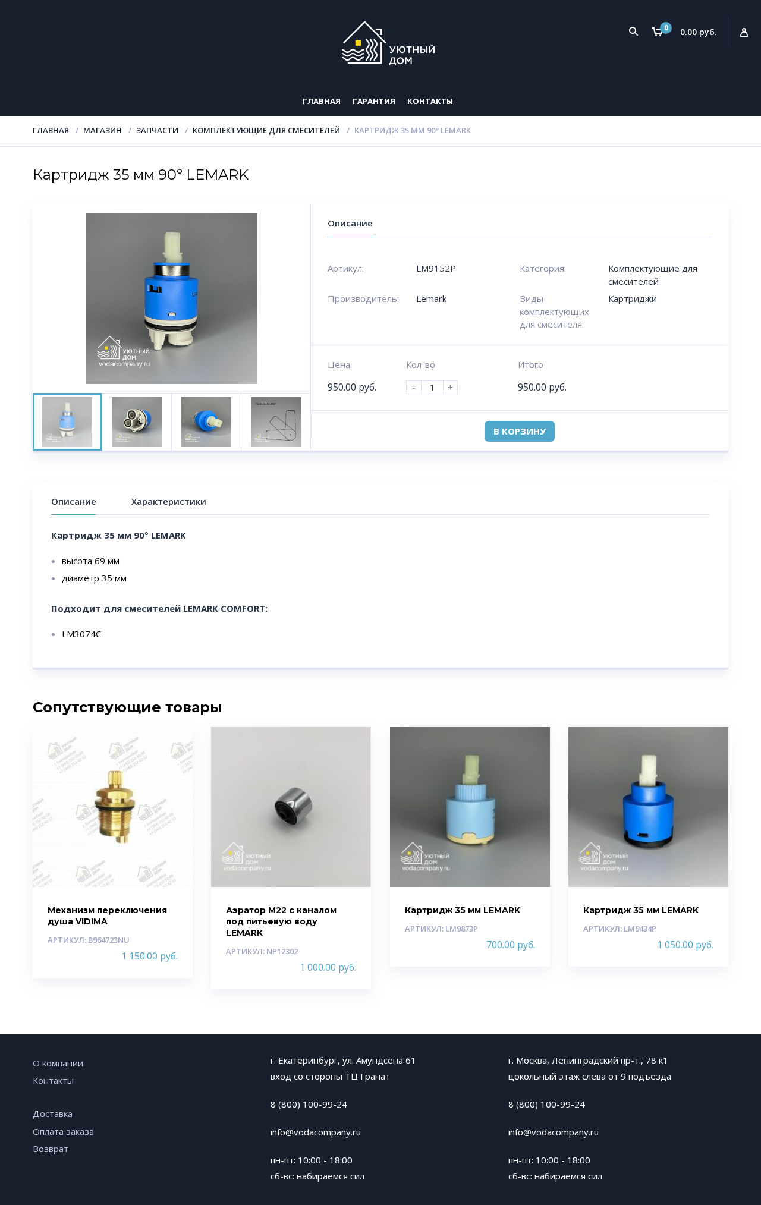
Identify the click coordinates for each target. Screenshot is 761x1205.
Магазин (102, 130)
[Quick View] (170, 746)
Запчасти (157, 130)
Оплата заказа (63, 1131)
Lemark (431, 298)
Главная (322, 101)
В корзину (519, 431)
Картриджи (632, 298)
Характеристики (168, 501)
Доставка (53, 1113)
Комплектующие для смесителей (266, 130)
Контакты (430, 101)
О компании (58, 1063)
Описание (73, 501)
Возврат (50, 1148)
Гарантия (374, 101)
